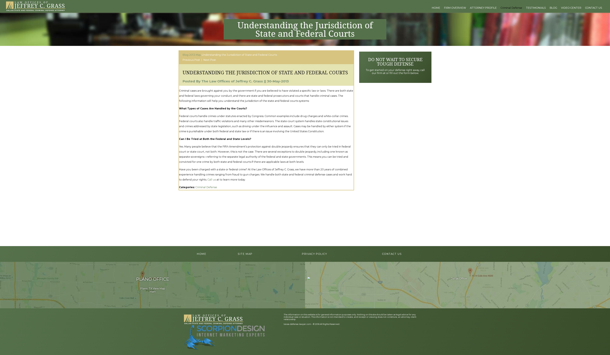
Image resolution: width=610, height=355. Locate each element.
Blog (553, 7)
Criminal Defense (206, 187)
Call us (211, 179)
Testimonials (536, 7)
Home (436, 7)
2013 (192, 54)
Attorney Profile (483, 7)
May (198, 54)
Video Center (571, 7)
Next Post (209, 59)
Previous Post (191, 59)
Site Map (245, 253)
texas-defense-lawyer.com (297, 324)
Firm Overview (455, 7)
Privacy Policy (314, 253)
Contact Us (593, 7)
